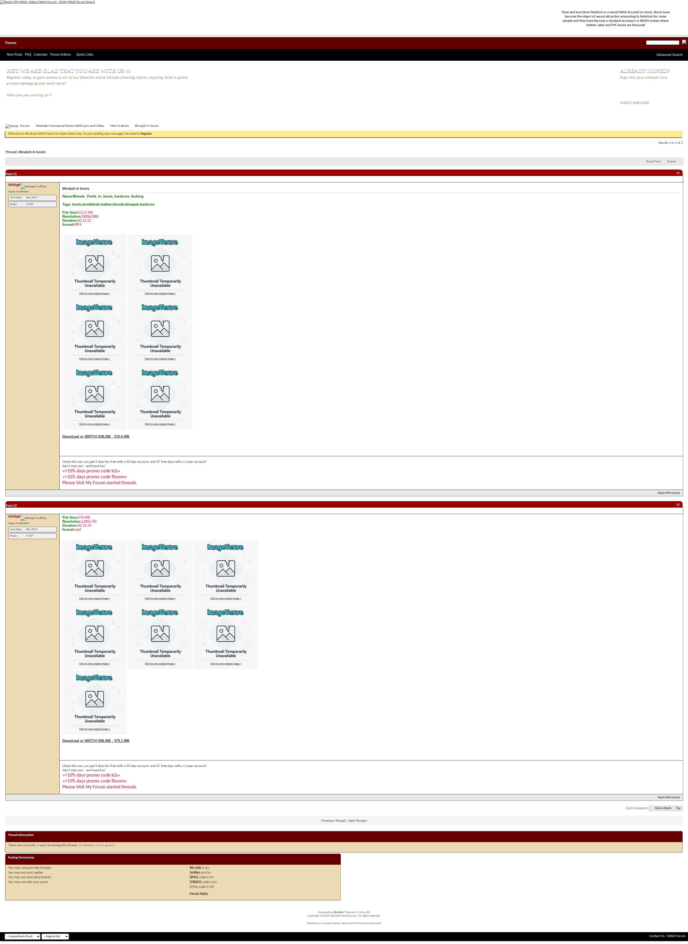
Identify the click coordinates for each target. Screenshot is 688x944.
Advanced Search (670, 55)
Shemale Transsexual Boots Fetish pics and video (70, 126)
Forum (10, 43)
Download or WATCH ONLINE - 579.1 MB (95, 741)
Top (678, 808)
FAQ (28, 54)
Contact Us (657, 936)
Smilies (195, 872)
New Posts (14, 54)
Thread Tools (653, 161)
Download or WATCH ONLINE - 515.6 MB (95, 437)
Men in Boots (119, 126)
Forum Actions (60, 54)
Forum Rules (199, 894)
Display (671, 161)
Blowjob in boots (32, 152)
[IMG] (194, 877)
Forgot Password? (635, 102)
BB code (195, 868)
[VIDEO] (195, 882)
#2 (15, 506)
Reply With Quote (669, 493)
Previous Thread (333, 821)
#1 (15, 174)
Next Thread (357, 821)
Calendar (41, 54)
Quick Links (84, 54)
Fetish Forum (676, 936)
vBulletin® (339, 912)
